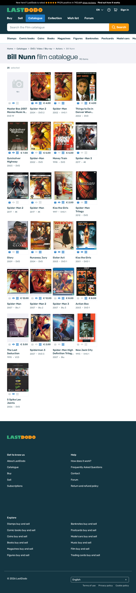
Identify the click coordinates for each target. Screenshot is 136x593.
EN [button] (98, 9)
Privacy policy (105, 585)
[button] (115, 10)
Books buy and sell (17, 542)
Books (51, 38)
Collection (55, 18)
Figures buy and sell (18, 555)
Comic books (27, 38)
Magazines (64, 38)
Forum (89, 18)
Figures (78, 38)
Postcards (107, 38)
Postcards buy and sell (83, 530)
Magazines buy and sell (20, 548)
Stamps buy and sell (18, 523)
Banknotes (92, 38)
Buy (9, 18)
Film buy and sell (80, 548)
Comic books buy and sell (21, 530)
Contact (75, 473)
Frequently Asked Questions (86, 467)
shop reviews (89, 2)
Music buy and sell (81, 542)
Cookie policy (122, 585)
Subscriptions (14, 485)
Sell (20, 18)
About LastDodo (16, 461)
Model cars (123, 38)
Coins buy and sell (17, 536)
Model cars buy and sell (84, 536)
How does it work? (81, 461)
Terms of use (89, 585)
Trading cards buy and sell (85, 555)
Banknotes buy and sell (84, 523)
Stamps (11, 38)
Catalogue (35, 18)
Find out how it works (109, 2)
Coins (41, 38)
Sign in (125, 9)
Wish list (73, 18)
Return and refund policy (84, 485)
